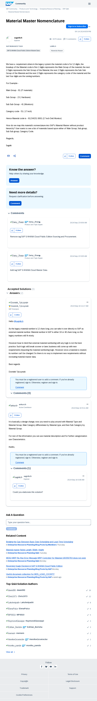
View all (9, 652)
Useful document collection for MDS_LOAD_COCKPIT (30, 574)
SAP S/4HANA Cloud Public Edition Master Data (23, 50)
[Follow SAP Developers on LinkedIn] (55, 667)
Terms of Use (73, 674)
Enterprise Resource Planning (50, 9)
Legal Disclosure (73, 681)
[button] (80, 39)
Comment (85, 156)
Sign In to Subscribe (77, 26)
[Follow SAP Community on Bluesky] (46, 667)
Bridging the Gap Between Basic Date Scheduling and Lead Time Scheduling (39, 542)
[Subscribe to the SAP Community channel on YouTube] (51, 667)
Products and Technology (28, 9)
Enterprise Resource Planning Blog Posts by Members (32, 545)
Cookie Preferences (24, 695)
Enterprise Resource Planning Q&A (23, 553)
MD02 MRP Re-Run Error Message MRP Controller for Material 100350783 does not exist (46, 558)
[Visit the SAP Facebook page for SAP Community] (42, 667)
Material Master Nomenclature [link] (19, 12)
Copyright (24, 681)
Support (72, 688)
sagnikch (18, 38)
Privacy (24, 674)
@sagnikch (18, 321)
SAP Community (11, 9)
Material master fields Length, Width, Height (25, 550)
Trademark (24, 688)
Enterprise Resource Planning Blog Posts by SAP (30, 569)
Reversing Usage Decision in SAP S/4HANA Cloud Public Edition (34, 566)
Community (20, 4)
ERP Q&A (66, 9)
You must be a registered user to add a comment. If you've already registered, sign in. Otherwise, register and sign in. (44, 381)
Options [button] (89, 27)
